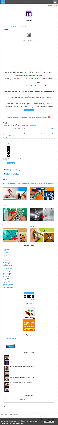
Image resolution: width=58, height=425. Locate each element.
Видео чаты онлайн (11, 338)
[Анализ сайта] (22, 399)
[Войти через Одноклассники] (8, 156)
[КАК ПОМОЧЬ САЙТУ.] (49, 117)
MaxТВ (7, 340)
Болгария (5, 281)
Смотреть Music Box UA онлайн (12, 169)
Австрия (5, 264)
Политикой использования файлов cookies (12, 423)
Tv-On (13, 128)
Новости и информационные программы (14, 133)
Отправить (11, 163)
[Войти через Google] (8, 153)
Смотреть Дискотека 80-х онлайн (12, 170)
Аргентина (5, 270)
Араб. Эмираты (7, 268)
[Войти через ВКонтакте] (8, 149)
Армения (5, 271)
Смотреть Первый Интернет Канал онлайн (15, 172)
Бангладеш (6, 275)
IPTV (7, 341)
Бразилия (5, 285)
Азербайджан (6, 265)
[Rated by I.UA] (7, 399)
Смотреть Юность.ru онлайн (11, 173)
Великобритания (7, 287)
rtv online (39, 133)
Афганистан (6, 273)
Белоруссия (6, 276)
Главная (5, 26)
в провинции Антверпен (31, 133)
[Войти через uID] (8, 147)
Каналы (10, 26)
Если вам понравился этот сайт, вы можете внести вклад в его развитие (27, 117)
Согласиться (49, 421)
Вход (55, 5)
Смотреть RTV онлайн (47, 133)
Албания (5, 267)
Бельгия (25, 26)
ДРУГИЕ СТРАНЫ (17, 26)
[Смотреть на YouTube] (29, 318)
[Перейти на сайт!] (29, 331)
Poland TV (8, 343)
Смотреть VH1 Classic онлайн (12, 174)
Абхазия (5, 260)
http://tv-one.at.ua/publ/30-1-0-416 (27, 125)
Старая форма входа (29, 299)
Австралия (5, 262)
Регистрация (50, 5)
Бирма (4, 279)
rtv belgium (11, 135)
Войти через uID (29, 293)
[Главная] (29, 17)
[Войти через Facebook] (8, 151)
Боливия (5, 282)
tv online (6, 135)
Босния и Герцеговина (8, 284)
